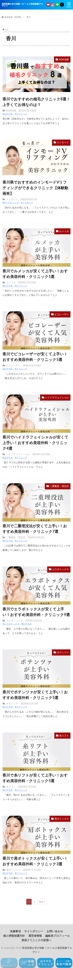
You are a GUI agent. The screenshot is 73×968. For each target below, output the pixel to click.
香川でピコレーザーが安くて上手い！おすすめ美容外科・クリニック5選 (35, 357)
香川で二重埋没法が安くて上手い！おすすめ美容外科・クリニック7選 (35, 528)
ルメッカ (64, 231)
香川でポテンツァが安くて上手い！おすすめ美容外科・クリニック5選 (35, 695)
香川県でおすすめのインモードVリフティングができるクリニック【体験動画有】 (35, 187)
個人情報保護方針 (14, 935)
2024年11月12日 (32, 870)
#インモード (27, 203)
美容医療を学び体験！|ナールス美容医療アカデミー (22, 5)
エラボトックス (60, 569)
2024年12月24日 (27, 282)
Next (41, 902)
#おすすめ (8, 114)
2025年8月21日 (29, 199)
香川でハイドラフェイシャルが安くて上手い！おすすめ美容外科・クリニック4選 (35, 442)
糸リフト (64, 736)
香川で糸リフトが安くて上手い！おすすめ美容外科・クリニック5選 (35, 778)
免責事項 (15, 931)
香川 (28, 17)
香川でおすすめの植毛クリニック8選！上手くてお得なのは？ (36, 102)
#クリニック (21, 114)
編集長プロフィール (57, 935)
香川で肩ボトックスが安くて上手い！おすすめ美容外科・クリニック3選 (35, 861)
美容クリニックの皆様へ (36, 940)
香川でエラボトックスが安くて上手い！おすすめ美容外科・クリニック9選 (36, 612)
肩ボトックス (61, 819)
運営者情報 (35, 935)
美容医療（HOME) (12, 17)
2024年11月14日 (27, 787)
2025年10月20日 (27, 111)
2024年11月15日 (30, 704)
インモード (63, 142)
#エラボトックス (11, 624)
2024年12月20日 (41, 454)
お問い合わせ (55, 931)
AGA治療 (64, 59)
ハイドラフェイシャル (57, 398)
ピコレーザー (61, 314)
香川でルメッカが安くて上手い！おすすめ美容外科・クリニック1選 (35, 274)
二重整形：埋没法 (59, 486)
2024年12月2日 (36, 537)
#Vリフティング (11, 203)
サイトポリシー (33, 931)
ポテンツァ (63, 652)
